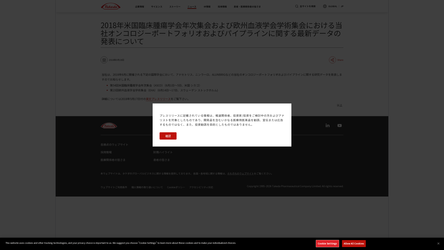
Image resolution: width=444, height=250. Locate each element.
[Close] (438, 243)
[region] (222, 244)
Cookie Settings (327, 243)
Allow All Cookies (354, 243)
